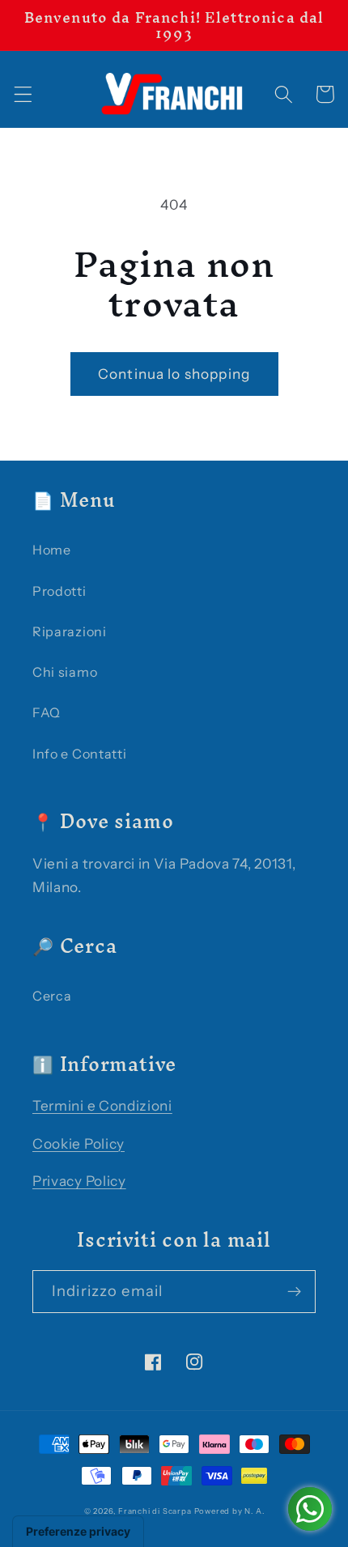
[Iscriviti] (294, 1292)
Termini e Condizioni (102, 1105)
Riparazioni (69, 631)
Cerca (51, 996)
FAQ (46, 712)
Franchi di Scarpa (155, 1511)
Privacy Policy (79, 1180)
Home (51, 550)
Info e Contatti (79, 754)
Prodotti (59, 591)
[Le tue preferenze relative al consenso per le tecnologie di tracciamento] (78, 1531)
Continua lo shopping (174, 373)
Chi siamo (64, 672)
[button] (23, 94)
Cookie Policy (78, 1143)
